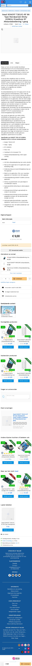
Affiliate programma (15, 622)
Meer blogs (14, 638)
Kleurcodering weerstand (14, 624)
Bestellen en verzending (14, 589)
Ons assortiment (15, 607)
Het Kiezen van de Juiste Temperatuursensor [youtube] (14, 632)
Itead (13, 222)
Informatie (15, 586)
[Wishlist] (19, 2)
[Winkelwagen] (28, 2)
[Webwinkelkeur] (16, 658)
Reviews (14, 605)
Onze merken (15, 609)
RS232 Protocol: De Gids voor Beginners (14, 636)
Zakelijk (14, 563)
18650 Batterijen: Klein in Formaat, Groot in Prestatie (14, 634)
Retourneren (15, 591)
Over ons (14, 603)
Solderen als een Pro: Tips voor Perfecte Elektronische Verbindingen (14, 630)
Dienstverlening (15, 615)
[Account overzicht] (24, 2)
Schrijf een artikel (14, 619)
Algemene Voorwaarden (15, 593)
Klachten (14, 597)
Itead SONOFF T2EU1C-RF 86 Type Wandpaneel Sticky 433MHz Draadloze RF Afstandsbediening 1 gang (20, 417)
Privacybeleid (15, 595)
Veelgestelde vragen (15, 611)
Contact (14, 565)
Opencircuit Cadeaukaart (14, 617)
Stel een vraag (10, 395)
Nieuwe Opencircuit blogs (15, 627)
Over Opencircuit (15, 601)
